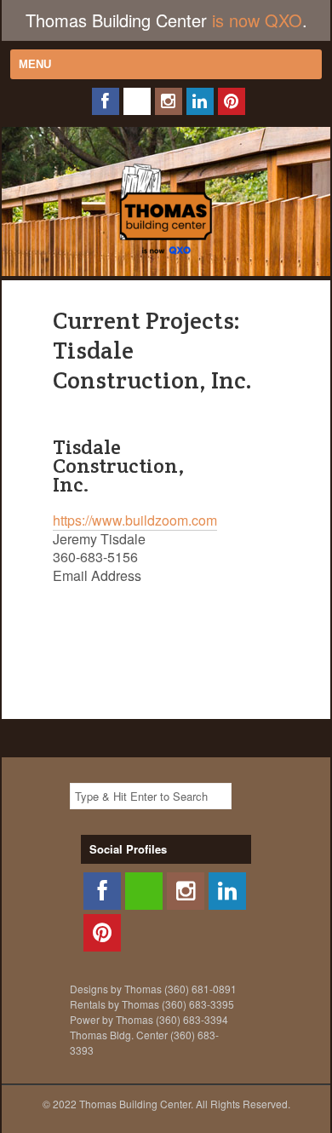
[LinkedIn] (200, 101)
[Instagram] (168, 101)
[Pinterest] (231, 101)
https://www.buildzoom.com (135, 520)
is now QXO (257, 20)
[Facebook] (105, 101)
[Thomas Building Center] (166, 258)
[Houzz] (137, 101)
